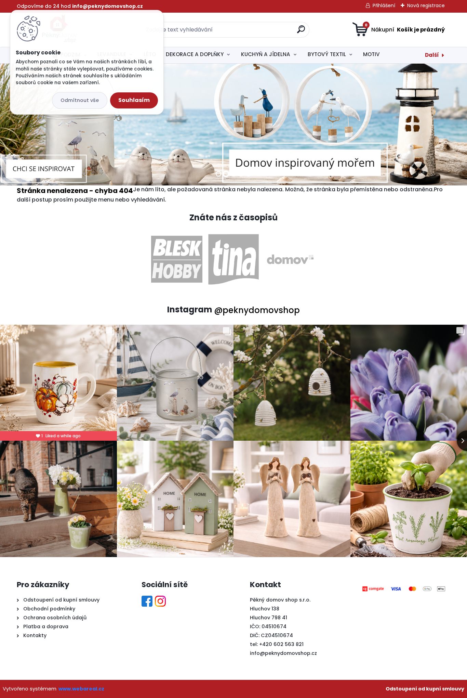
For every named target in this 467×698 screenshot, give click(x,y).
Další (432, 55)
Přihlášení (384, 5)
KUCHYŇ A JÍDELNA (265, 54)
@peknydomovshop (257, 310)
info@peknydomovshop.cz (283, 653)
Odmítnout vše (80, 100)
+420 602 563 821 (281, 644)
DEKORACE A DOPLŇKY (195, 54)
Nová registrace (426, 5)
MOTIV (371, 54)
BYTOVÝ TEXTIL (327, 54)
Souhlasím (134, 100)
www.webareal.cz (81, 688)
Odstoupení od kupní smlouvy (425, 688)
